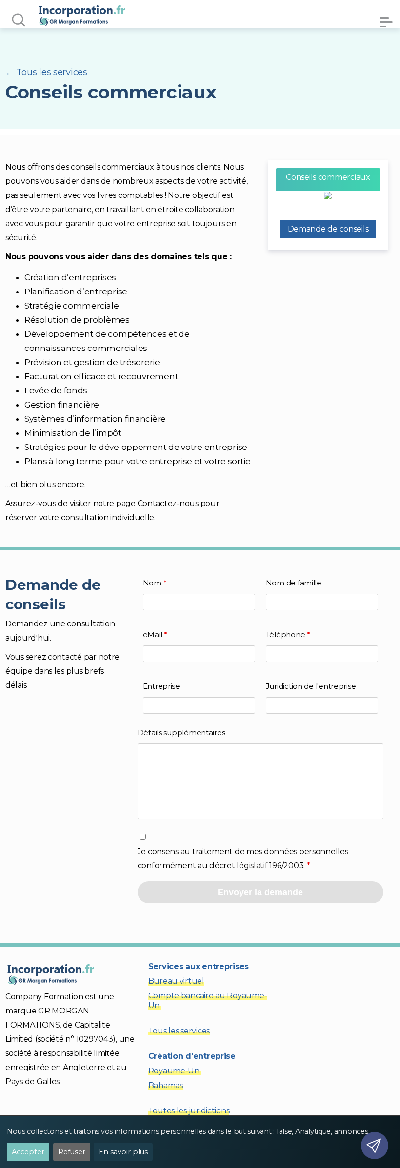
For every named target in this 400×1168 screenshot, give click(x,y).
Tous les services (179, 1030)
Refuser (71, 1152)
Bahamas (165, 1085)
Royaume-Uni (174, 1070)
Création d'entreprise (192, 1056)
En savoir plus (123, 1152)
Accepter (28, 1152)
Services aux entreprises (198, 966)
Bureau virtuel (176, 981)
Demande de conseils (328, 229)
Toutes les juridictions (189, 1110)
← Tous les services (46, 72)
